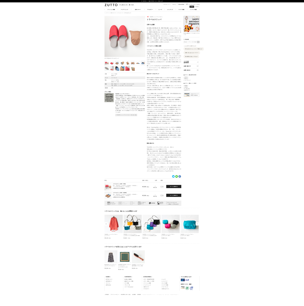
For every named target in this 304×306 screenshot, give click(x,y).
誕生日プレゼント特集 (129, 281)
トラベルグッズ (120, 12)
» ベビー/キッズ (187, 80)
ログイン (174, 4)
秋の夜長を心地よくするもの (191, 56)
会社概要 (134, 294)
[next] (197, 223)
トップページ (107, 12)
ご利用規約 (106, 294)
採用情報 (139, 294)
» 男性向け (186, 78)
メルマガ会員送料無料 (192, 62)
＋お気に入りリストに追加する (119, 188)
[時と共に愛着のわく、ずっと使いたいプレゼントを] (192, 15)
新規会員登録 (181, 4)
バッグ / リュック (124, 9)
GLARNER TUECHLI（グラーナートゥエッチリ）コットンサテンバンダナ (124, 265)
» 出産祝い (186, 87)
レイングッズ (170, 9)
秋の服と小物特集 (128, 279)
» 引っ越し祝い (187, 88)
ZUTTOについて (167, 4)
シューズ (160, 9)
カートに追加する (174, 186)
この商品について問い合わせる (173, 204)
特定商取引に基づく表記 (125, 294)
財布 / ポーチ (138, 9)
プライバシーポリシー (115, 294)
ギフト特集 (127, 283)
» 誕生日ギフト (187, 90)
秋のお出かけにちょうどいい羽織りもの (193, 48)
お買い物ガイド (192, 66)
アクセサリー (150, 9)
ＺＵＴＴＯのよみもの (129, 286)
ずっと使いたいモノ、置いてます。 (127, 4)
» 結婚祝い (186, 85)
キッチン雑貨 (181, 9)
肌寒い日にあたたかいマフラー (191, 52)
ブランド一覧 (127, 284)
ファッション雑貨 (111, 9)
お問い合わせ (192, 70)
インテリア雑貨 (193, 9)
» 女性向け (186, 77)
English (197, 6)
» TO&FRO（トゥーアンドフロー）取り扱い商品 (126, 115)
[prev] (106, 223)
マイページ (108, 283)
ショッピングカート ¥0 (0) (194, 4)
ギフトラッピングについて (172, 202)
